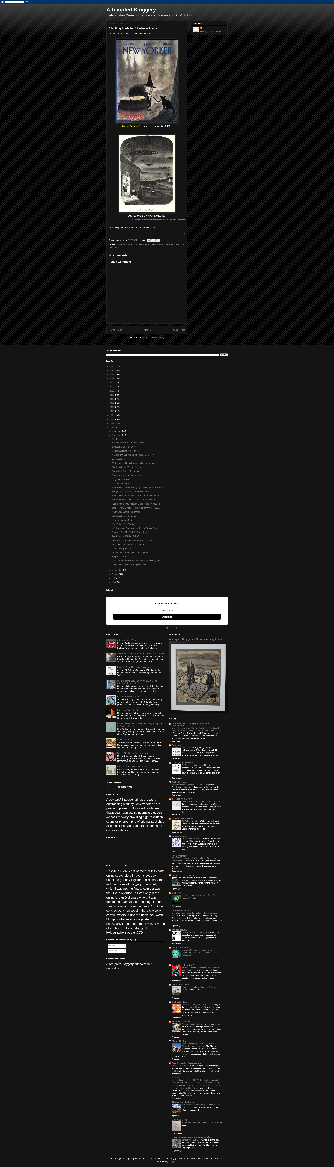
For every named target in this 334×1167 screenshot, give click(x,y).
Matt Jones (177, 893)
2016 (112, 407)
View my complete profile (210, 32)
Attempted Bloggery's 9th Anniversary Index (195, 639)
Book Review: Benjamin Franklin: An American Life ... (136, 495)
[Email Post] (143, 240)
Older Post (179, 329)
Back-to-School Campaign (193, 932)
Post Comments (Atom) (153, 338)
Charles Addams (141, 244)
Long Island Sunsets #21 (123, 479)
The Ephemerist (179, 856)
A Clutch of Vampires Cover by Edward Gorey (133, 455)
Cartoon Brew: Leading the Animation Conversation (190, 724)
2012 (112, 423)
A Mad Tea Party (124, 739)
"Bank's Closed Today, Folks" (125, 536)
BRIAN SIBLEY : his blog (184, 875)
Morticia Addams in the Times (125, 451)
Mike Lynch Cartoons (182, 763)
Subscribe (167, 617)
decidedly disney (180, 1002)
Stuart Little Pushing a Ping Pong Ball (129, 565)
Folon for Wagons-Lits (122, 548)
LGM (177, 244)
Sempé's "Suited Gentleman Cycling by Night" (133, 540)
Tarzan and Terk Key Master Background (130, 553)
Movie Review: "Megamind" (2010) (128, 544)
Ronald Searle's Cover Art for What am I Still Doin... (135, 500)
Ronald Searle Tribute (182, 819)
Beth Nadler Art (179, 1120)
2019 (112, 395)
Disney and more (180, 947)
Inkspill (175, 1078)
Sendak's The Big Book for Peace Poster (130, 532)
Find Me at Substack (191, 839)
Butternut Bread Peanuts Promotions (134, 667)
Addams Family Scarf (127, 640)
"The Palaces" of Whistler (123, 524)
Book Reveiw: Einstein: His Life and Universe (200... (136, 508)
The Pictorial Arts (180, 985)
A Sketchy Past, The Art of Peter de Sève (192, 1137)
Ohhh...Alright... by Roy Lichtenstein (133, 753)
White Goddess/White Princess (126, 512)
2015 (112, 411)
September (117, 570)
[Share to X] (153, 240)
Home (147, 329)
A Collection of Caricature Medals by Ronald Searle (135, 528)
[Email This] (148, 240)
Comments (115, 951)
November (117, 435)
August (115, 574)
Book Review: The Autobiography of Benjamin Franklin (137, 487)
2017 (112, 403)
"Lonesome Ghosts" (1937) (124, 447)
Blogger (172, 1161)
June (114, 582)
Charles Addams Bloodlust (124, 516)
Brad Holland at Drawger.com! (186, 1063)
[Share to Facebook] (156, 240)
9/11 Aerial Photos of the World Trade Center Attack (140, 654)
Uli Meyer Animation (181, 910)
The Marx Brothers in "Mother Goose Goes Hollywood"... (137, 561)
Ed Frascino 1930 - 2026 (192, 765)
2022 (112, 383)
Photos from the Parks (183, 1102)
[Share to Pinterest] (158, 240)
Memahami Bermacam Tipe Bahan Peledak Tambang (195, 913)
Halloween (169, 244)
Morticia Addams (119, 459)
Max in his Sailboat (120, 483)
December (117, 431)
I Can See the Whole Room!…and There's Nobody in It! (137, 504)
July (114, 578)
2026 (112, 366)
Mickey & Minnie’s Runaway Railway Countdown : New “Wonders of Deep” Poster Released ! (201, 952)
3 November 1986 (124, 244)
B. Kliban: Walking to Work (129, 696)
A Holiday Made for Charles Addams (128, 443)
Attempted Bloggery (131, 10)
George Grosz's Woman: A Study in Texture (131, 491)
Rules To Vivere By (181, 1022)
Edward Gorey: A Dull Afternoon (131, 766)
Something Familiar (190, 1140)
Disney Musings (180, 1041)
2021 (112, 387)
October (116, 439)
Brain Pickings (179, 782)
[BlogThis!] (151, 240)
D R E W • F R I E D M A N (184, 965)
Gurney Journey (180, 836)
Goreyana (176, 745)
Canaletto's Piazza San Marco (125, 471)
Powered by (161, 628)
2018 (112, 399)
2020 (112, 391)
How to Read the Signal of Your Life (187, 785)
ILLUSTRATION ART (182, 799)
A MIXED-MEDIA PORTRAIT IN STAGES (200, 1122)
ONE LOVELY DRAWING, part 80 (196, 801)
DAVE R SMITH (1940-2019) (194, 1004)
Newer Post (115, 329)
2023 (112, 379)
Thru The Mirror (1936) (122, 520)
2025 (112, 370)
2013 (112, 419)
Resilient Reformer (180, 1066)
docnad (122, 240)
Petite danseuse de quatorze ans (127, 475)
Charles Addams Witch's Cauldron (127, 467)
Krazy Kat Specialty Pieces (129, 710)
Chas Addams (156, 244)
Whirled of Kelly (179, 930)
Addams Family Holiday (192, 1024)
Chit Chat (186, 747)
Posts (112, 946)
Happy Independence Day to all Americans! (200, 987)
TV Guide (186, 821)
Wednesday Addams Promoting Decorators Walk (134, 463)
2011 (111, 427)
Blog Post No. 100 (120, 557)
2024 (112, 375)
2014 (112, 415)
